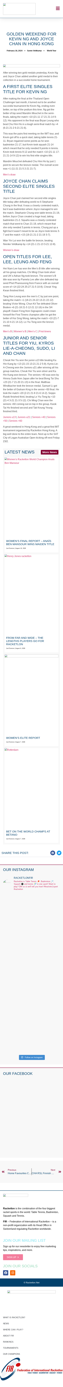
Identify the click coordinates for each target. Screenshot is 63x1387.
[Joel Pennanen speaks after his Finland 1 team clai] (31, 907)
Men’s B (7, 331)
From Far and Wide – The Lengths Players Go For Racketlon (25, 641)
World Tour (51, 51)
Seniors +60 (15, 420)
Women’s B (20, 331)
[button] (52, 853)
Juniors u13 (9, 417)
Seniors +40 (38, 417)
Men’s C (32, 331)
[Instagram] (12, 1272)
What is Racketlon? (14, 1317)
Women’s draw (11, 250)
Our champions (11, 1354)
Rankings (8, 1342)
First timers (45, 331)
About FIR (8, 1336)
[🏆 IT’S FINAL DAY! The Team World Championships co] (31, 941)
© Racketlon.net (31, 1282)
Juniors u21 (24, 417)
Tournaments (10, 1348)
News (6, 1323)
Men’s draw (9, 174)
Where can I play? (13, 1330)
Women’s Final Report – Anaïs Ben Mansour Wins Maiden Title (30, 542)
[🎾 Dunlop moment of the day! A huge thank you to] (31, 979)
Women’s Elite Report (23, 737)
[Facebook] (5, 1272)
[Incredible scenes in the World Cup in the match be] (31, 1025)
